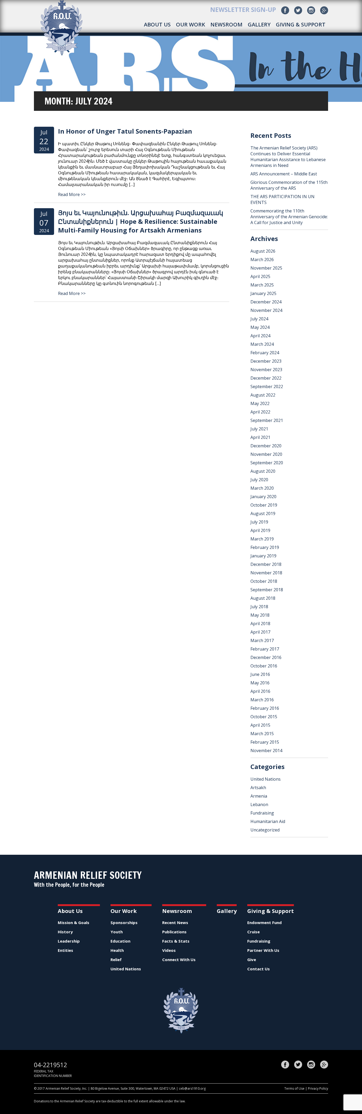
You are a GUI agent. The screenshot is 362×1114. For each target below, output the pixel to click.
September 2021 (266, 420)
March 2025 (262, 285)
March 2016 (262, 700)
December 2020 (265, 446)
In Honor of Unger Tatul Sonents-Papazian (125, 131)
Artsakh (258, 787)
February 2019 (264, 547)
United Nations (265, 779)
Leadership (69, 941)
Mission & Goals (73, 922)
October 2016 (263, 666)
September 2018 (266, 590)
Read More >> (72, 194)
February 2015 (264, 742)
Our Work (190, 24)
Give (251, 959)
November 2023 (266, 369)
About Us (157, 24)
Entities (65, 950)
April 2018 (260, 623)
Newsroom (226, 24)
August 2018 (262, 598)
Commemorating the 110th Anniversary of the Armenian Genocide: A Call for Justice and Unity (289, 216)
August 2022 (262, 395)
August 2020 (262, 471)
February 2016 (264, 708)
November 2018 (266, 573)
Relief (116, 959)
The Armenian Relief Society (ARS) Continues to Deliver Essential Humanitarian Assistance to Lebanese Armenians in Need (288, 156)
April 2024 (260, 336)
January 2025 (263, 293)
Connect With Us (179, 959)
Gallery (259, 24)
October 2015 (263, 717)
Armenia (258, 796)
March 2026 (262, 259)
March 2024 (262, 344)
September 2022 (266, 386)
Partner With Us (263, 950)
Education (120, 941)
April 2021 (260, 437)
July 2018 (259, 607)
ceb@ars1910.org (192, 1088)
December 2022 (265, 378)
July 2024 (259, 319)
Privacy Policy (318, 1088)
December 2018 (265, 564)
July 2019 (259, 522)
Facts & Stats (175, 941)
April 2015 (260, 725)
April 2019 (260, 530)
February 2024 (264, 353)
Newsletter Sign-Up (243, 9)
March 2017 (262, 640)
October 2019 (263, 505)
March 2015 (262, 733)
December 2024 (265, 302)
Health (117, 950)
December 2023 (265, 361)
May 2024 (260, 327)
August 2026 (262, 251)
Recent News (175, 922)
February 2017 (264, 649)
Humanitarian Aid (267, 821)
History (65, 931)
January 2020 (263, 496)
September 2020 (266, 463)
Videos (169, 950)
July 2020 (259, 480)
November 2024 (266, 310)
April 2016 (260, 691)
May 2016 (260, 683)
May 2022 (260, 403)
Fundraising (262, 813)
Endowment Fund (264, 922)
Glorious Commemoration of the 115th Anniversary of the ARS (289, 185)
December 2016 (265, 657)
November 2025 (266, 268)
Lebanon (259, 804)
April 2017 (260, 632)
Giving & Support (300, 24)
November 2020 (266, 454)
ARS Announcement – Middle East (283, 174)
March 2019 (262, 539)
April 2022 (260, 412)
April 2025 (260, 276)
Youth (117, 931)
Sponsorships (124, 922)
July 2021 (259, 429)
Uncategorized (265, 830)
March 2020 (262, 488)
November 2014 (266, 750)
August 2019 (262, 513)
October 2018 (263, 581)
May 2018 (260, 615)
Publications (174, 931)
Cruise (253, 931)
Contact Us (258, 968)
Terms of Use (294, 1088)
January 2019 (263, 556)
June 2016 (260, 674)
